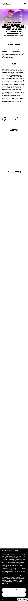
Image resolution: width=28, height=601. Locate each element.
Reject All (14, 594)
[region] (14, 574)
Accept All (14, 590)
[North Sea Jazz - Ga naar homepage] (6, 4)
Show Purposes (14, 598)
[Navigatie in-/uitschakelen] (25, 4)
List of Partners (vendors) (8, 585)
